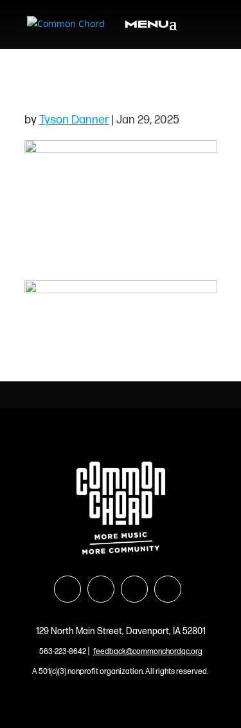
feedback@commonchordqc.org (147, 652)
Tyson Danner (74, 120)
